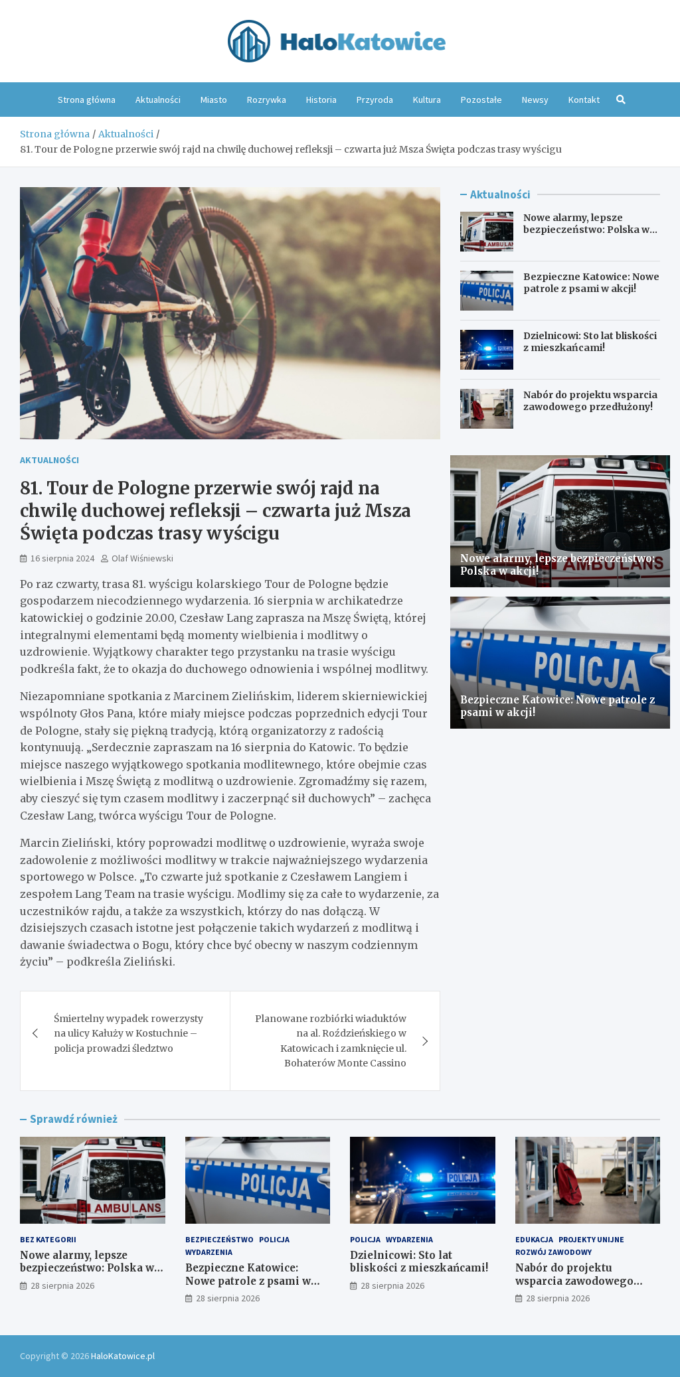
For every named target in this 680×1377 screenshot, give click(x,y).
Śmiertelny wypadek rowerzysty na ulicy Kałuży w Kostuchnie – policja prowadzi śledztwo (128, 1033)
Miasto (214, 100)
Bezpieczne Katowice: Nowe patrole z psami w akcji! (591, 283)
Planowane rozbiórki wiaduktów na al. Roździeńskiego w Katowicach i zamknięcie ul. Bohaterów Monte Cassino (330, 1041)
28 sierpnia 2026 (62, 1285)
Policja (274, 1239)
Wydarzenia (208, 1252)
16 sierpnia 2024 (62, 558)
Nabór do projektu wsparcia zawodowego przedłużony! (590, 401)
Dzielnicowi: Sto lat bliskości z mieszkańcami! (590, 342)
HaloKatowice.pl (123, 1356)
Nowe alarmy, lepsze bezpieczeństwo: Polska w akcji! (586, 230)
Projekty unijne (591, 1239)
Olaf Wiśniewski (142, 558)
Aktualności (158, 100)
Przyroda (375, 100)
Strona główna (87, 100)
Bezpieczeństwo (219, 1239)
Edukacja (534, 1239)
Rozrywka (266, 100)
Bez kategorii (48, 1239)
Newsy (535, 100)
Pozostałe (481, 100)
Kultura (427, 100)
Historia (321, 100)
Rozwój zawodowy (553, 1252)
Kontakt (584, 100)
